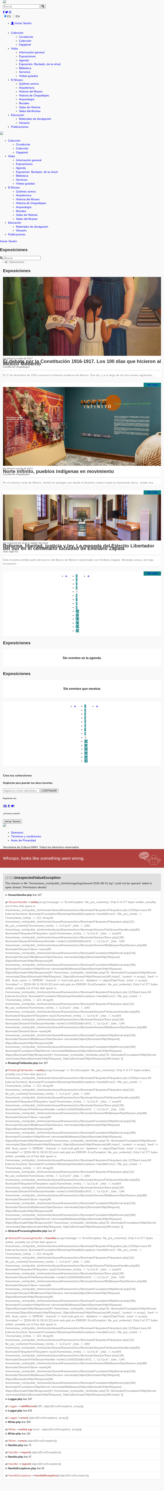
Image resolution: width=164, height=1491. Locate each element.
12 (77, 619)
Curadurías (26, 36)
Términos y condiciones (26, 836)
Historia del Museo (31, 91)
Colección (17, 32)
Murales (24, 103)
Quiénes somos (29, 83)
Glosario (24, 122)
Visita (14, 48)
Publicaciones (19, 126)
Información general (31, 52)
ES (9, 16)
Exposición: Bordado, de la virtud (40, 64)
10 (77, 611)
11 (77, 615)
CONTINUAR (49, 790)
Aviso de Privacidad (23, 840)
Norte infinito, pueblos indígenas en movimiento (58, 471)
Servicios (24, 71)
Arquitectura (26, 87)
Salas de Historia (29, 107)
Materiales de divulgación (35, 118)
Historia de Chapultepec (34, 95)
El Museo (17, 79)
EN (18, 16)
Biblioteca (25, 68)
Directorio (17, 832)
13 (77, 623)
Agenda (24, 60)
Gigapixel (25, 44)
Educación (17, 115)
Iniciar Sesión (23, 23)
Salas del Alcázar (30, 111)
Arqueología (26, 99)
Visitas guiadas (28, 75)
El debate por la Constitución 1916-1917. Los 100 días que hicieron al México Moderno (82, 363)
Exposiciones (27, 56)
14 (77, 626)
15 (77, 630)
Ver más (152, 384)
